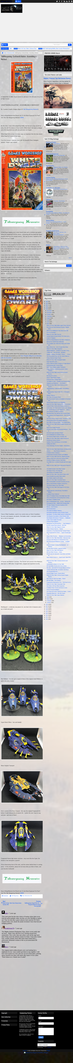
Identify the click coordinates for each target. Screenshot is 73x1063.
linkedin (67, 1)
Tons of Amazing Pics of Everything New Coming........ (59, 497)
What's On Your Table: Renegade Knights (56, 359)
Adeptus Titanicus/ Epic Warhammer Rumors (57, 78)
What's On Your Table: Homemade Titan (56, 584)
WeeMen (48, 245)
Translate (49, 1047)
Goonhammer (49, 211)
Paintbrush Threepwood (52, 154)
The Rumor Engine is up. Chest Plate (55, 485)
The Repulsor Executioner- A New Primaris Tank (58, 516)
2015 (47, 609)
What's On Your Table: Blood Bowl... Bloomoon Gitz (58, 537)
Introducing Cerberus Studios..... (54, 440)
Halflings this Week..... (52, 443)
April (48, 597)
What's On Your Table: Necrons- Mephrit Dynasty (58, 456)
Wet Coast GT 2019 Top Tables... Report (56, 578)
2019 (47, 308)
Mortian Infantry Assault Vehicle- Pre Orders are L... (58, 336)
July (48, 319)
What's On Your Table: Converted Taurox (56, 479)
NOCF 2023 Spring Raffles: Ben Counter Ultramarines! (44, 48)
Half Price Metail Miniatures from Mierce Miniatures (58, 339)
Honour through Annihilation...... (54, 589)
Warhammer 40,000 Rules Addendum (55, 341)
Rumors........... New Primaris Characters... (56, 451)
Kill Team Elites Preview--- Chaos (54, 552)
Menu (19, 1)
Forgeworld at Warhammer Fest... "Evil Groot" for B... (59, 582)
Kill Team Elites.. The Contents (54, 580)
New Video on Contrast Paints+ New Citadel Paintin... (59, 422)
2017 (47, 606)
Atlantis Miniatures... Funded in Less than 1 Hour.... (58, 350)
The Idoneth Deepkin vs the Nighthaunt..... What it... (58, 409)
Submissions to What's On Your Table (55, 564)
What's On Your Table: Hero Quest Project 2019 (58, 474)
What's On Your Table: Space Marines (55, 595)
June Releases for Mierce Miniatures (55, 411)
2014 (47, 611)
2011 (47, 617)
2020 (47, 307)
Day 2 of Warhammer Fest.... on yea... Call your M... (59, 501)
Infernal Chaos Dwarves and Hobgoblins (56, 402)
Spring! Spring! (56, 143)
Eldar (23, 895)
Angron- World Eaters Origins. (54, 377)
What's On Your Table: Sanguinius (54, 348)
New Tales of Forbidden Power (54, 397)
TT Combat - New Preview (59, 201)
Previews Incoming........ (52, 332)
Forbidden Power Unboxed (53, 494)
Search (70, 45)
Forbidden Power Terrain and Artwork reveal (57, 587)
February (49, 600)
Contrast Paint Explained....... (53, 521)
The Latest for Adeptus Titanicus (54, 510)
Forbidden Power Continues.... (54, 452)
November (49, 312)
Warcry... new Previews (52, 506)
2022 (47, 303)
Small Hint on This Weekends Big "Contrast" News (58, 530)
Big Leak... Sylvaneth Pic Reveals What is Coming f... (59, 567)
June (48, 321)
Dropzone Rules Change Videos (54, 379)
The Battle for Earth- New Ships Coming (56, 468)
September (49, 316)
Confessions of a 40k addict (53, 187)
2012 (47, 615)
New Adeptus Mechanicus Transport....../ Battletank (58, 518)
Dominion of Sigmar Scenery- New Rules (56, 460)
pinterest (72, 1)
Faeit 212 (25, 1050)
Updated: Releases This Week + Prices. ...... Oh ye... (59, 354)
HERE (22, 117)
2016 (47, 608)
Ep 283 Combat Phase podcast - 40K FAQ (56, 525)
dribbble (69, 1)
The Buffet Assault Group (52, 230)
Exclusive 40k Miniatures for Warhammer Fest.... (58, 539)
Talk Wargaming (14, 895)
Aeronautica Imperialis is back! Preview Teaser (57, 512)
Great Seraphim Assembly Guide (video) (56, 476)
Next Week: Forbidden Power (53, 499)
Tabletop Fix (49, 199)
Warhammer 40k (28, 895)
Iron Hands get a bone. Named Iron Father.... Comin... (59, 591)
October (49, 314)
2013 (47, 613)
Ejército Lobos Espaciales (59, 155)
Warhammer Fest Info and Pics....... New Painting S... (59, 523)
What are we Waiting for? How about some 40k (57, 330)
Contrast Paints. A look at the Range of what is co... (58, 406)
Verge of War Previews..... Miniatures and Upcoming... (59, 536)
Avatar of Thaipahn (51, 338)
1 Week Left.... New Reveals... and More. (56, 352)
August (48, 318)
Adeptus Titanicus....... (52, 395)
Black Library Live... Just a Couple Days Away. (57, 347)
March (48, 598)
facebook (59, 1)
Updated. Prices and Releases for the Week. (57, 442)
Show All (70, 257)
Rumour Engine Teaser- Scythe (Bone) (56, 573)
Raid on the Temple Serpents (53, 427)
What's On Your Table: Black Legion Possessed (58, 438)
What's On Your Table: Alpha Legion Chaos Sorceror (59, 325)
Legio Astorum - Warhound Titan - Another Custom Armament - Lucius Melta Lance (61, 248)
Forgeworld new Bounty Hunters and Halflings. (57, 454)
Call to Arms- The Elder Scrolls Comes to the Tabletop (59, 407)
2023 (47, 301)
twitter (57, 1)
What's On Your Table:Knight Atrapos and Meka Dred (59, 449)
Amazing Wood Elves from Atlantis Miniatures (57, 420)
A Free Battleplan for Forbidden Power (55, 434)
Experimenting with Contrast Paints (55, 365)
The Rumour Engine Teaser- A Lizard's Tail (56, 436)
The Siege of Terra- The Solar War (55, 470)
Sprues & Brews (50, 220)
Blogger (48, 1050)
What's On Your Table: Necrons (54, 334)
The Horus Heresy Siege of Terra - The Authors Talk (59, 418)
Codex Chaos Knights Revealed (54, 519)
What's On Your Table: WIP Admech (55, 550)
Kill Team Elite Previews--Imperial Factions (56, 548)
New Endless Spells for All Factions (55, 478)
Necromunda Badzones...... (53, 571)
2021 (47, 305)
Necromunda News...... (52, 508)
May (48, 323)
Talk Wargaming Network (30, 109)
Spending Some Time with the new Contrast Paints (58, 413)
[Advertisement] (38, 26)
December (49, 310)
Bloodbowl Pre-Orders (52, 375)
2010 (47, 619)
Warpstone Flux (50, 165)
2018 (47, 604)
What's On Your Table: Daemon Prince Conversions (59, 404)
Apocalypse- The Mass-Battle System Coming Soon (59, 514)
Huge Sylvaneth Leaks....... (53, 361)
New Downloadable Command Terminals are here (58, 481)
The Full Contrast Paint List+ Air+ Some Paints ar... (58, 356)
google (62, 1)
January (49, 602)
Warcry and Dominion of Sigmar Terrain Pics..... (58, 483)
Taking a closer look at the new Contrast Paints (57, 458)
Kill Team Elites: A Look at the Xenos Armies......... (58, 566)
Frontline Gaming (50, 177)
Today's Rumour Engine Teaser (54, 358)
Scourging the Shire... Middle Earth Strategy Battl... (58, 503)
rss (64, 1)
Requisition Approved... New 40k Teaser (56, 593)
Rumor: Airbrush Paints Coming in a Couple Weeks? (59, 363)
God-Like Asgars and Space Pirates (55, 432)
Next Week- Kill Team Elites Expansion (55, 586)
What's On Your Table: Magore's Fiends (56, 527)
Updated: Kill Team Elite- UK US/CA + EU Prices (58, 569)
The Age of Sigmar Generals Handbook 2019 (57, 505)
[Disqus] (22, 934)
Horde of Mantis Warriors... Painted (55, 528)
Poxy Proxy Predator (51, 142)
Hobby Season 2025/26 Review (60, 189)
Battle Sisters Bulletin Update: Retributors (56, 367)
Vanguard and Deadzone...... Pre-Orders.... (57, 383)
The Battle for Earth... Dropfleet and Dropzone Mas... (59, 381)
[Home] (2, 53)
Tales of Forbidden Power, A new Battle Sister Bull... (58, 495)
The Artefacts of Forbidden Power (54, 472)
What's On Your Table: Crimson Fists (15, 48)
